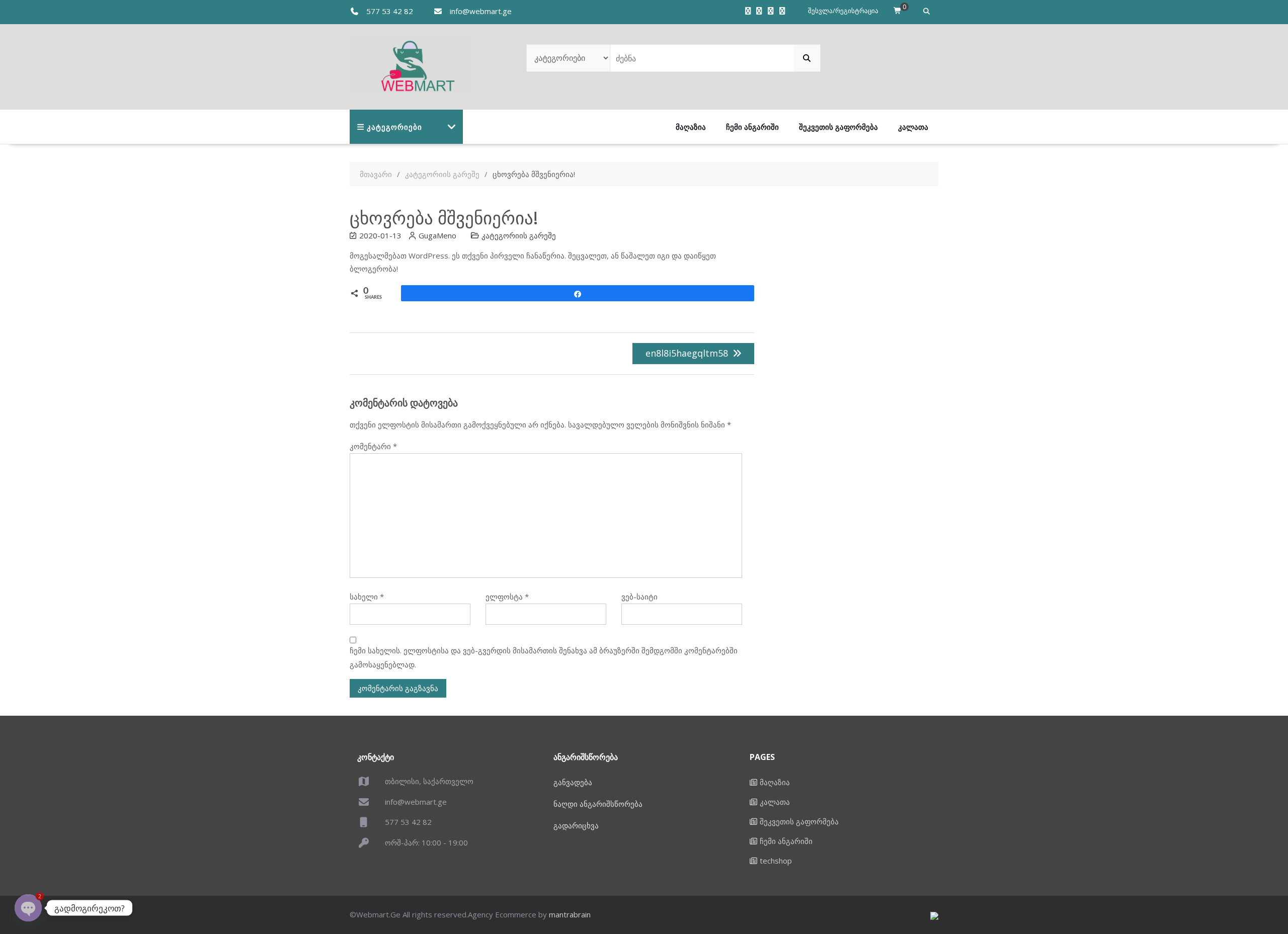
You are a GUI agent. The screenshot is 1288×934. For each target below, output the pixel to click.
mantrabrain (570, 914)
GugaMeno (437, 235)
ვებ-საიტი (639, 596)
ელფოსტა (507, 596)
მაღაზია (691, 127)
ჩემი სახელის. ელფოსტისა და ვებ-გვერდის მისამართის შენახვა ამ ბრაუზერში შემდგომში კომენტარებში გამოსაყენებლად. (544, 657)
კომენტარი (373, 446)
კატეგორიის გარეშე (518, 235)
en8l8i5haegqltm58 (687, 353)
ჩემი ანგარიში (752, 127)
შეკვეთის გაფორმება (838, 127)
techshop (776, 861)
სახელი (367, 596)
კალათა (913, 127)
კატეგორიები (394, 127)
